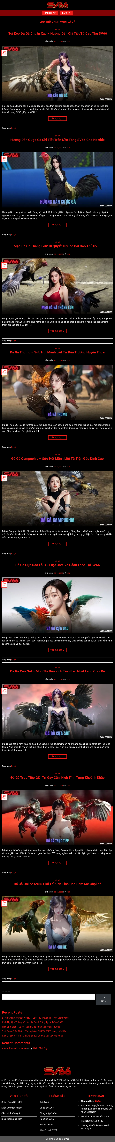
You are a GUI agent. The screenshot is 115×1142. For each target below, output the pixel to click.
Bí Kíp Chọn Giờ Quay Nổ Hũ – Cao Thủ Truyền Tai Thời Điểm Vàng (35, 1017)
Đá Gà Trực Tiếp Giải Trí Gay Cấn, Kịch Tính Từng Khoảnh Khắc (58, 778)
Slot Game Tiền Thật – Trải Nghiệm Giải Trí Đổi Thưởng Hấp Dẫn (34, 1031)
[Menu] (4, 5)
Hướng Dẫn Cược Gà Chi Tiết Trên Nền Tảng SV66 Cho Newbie (57, 140)
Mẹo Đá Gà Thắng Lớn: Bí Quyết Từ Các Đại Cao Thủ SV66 (57, 246)
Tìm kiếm (6, 991)
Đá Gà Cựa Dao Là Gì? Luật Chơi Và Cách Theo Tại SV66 (57, 565)
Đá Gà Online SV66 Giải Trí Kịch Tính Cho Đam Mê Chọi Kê (57, 884)
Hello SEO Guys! (41, 1048)
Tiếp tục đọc (57, 118)
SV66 (98, 1101)
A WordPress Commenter (14, 1048)
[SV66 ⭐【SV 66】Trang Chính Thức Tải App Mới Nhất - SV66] (57, 5)
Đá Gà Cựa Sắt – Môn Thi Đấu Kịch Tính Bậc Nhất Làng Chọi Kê (57, 671)
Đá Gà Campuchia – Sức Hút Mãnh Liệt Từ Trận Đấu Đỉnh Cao (57, 459)
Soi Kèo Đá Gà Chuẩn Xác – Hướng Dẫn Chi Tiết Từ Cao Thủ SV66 (57, 33)
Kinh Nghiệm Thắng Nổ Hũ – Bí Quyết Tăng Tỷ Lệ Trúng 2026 (32, 1022)
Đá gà (57, 30)
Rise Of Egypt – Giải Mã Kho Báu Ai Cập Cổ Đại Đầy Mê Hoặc (32, 1035)
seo (68, 41)
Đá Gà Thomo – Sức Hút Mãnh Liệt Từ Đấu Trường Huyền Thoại (57, 352)
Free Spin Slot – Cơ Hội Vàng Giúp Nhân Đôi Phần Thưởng (31, 1026)
